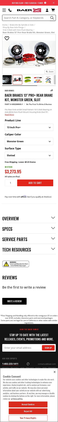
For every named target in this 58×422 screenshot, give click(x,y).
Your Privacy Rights (28, 418)
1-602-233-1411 (10, 363)
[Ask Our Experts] (10, 10)
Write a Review (14, 301)
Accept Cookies (28, 404)
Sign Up (48, 347)
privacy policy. (17, 398)
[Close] (55, 372)
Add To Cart (35, 183)
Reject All (28, 411)
